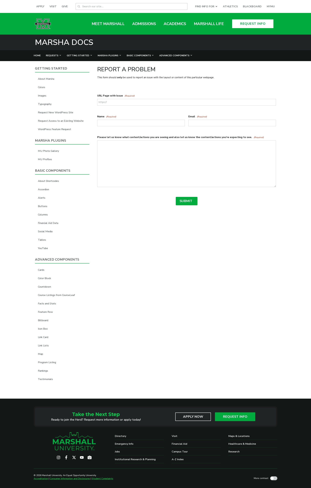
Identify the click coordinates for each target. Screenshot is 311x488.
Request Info (235, 416)
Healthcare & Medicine (242, 444)
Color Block (44, 278)
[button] (206, 6)
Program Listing (47, 362)
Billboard (43, 320)
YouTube (43, 248)
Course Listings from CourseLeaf (56, 295)
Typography (45, 104)
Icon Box (43, 329)
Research (234, 451)
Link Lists (43, 345)
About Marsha (46, 79)
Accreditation (41, 478)
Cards (41, 270)
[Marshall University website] (43, 24)
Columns (43, 214)
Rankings (43, 371)
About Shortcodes (48, 181)
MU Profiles (45, 159)
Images (42, 95)
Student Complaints (102, 478)
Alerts (41, 198)
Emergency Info (124, 444)
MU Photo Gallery (48, 151)
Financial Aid (179, 444)
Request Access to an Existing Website (61, 121)
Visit (174, 436)
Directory (120, 436)
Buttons (42, 206)
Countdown (44, 287)
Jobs (117, 451)
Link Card (43, 337)
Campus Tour (180, 451)
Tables (42, 240)
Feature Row (45, 312)
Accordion (43, 189)
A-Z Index (178, 459)
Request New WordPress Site (55, 112)
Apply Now (193, 416)
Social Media (45, 231)
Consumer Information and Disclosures (70, 478)
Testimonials (45, 379)
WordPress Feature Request (54, 129)
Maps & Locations (239, 436)
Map (40, 354)
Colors (41, 87)
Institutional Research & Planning (135, 459)
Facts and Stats (47, 303)
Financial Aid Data (48, 223)
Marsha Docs (64, 42)
